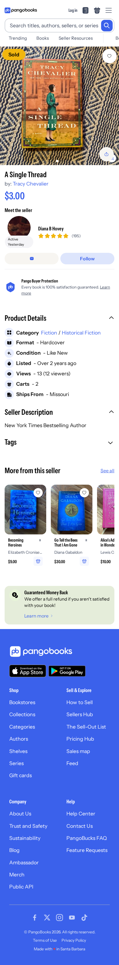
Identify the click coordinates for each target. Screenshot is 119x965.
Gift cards (20, 775)
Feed (72, 763)
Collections (22, 714)
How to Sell (79, 702)
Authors (18, 739)
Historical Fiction (81, 333)
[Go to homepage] (21, 10)
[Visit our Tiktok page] (84, 917)
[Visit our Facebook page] (34, 917)
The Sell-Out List (86, 727)
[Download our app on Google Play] (67, 671)
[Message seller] (32, 258)
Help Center (80, 814)
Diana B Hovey (51, 229)
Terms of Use (45, 940)
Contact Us (79, 826)
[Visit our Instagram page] (59, 917)
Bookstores (22, 702)
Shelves (18, 751)
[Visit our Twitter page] (47, 917)
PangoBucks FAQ (86, 838)
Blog (14, 850)
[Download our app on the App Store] (27, 671)
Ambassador (24, 862)
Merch (17, 875)
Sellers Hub (79, 714)
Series (16, 763)
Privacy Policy (74, 940)
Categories (22, 727)
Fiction (49, 333)
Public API (21, 887)
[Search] (107, 25)
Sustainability (24, 838)
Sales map (78, 751)
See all (107, 470)
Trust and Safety (28, 826)
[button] (59, 318)
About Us (20, 814)
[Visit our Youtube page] (71, 917)
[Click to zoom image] (59, 106)
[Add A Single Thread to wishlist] (109, 56)
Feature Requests (86, 850)
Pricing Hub (80, 739)
